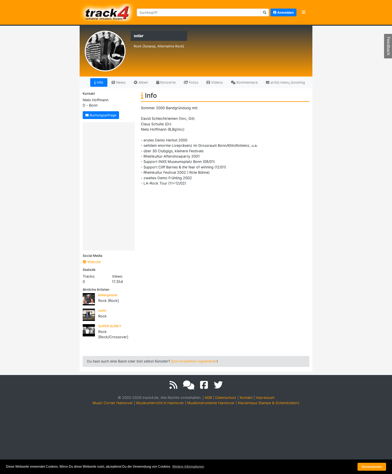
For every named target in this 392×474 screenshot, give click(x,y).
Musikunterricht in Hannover (160, 403)
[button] (265, 12)
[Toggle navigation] (303, 12)
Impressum (265, 397)
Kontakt (246, 397)
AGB (208, 397)
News (120, 82)
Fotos (193, 82)
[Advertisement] (110, 185)
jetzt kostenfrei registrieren (194, 361)
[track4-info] (189, 385)
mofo (102, 310)
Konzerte (167, 82)
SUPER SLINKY (109, 326)
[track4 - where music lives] (107, 12)
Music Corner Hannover (112, 403)
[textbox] (199, 12)
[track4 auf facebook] (204, 385)
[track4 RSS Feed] (173, 385)
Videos (216, 82)
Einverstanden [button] (372, 466)
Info (99, 82)
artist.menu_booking (287, 82)
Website (93, 262)
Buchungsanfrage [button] (102, 115)
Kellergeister (108, 295)
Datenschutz (225, 397)
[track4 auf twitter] (218, 385)
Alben (142, 82)
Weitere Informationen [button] (188, 466)
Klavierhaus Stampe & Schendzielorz (269, 403)
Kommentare (246, 82)
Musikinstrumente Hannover (211, 403)
